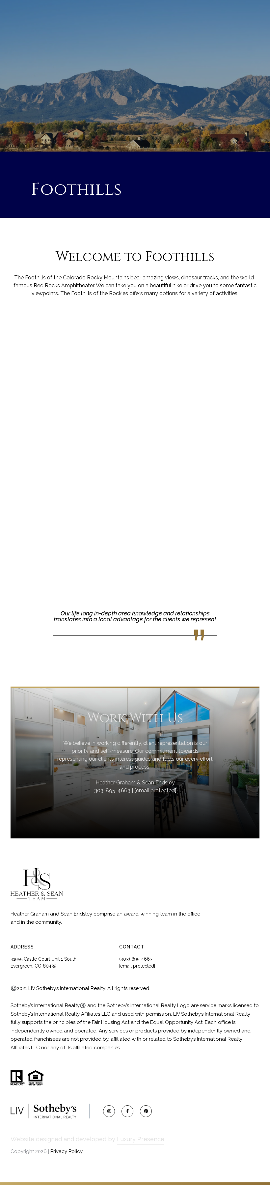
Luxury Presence (140, 1139)
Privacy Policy (66, 1151)
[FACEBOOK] (127, 1111)
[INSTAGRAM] (109, 1111)
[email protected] (155, 790)
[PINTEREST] (146, 1111)
